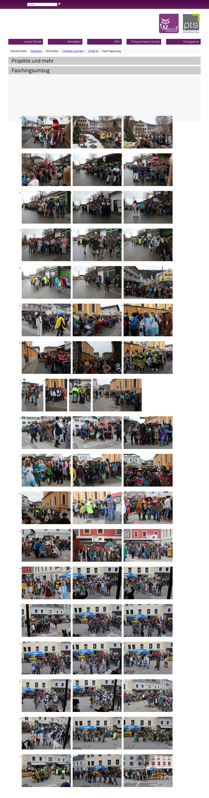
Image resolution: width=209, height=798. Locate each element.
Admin (203, 3)
